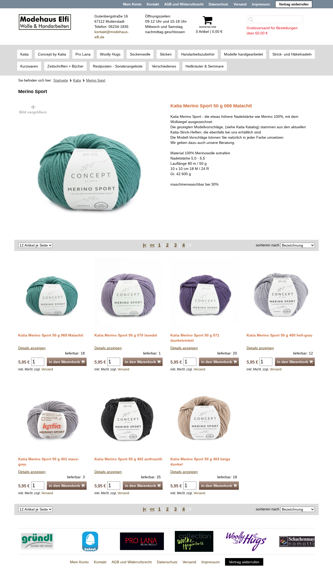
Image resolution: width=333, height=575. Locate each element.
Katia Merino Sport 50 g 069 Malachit (50, 335)
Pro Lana (83, 54)
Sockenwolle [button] (140, 54)
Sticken (166, 54)
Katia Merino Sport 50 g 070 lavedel (125, 335)
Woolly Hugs (110, 54)
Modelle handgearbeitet (243, 54)
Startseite (60, 80)
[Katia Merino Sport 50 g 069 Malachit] (83, 168)
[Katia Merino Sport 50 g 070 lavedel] (128, 293)
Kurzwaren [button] (29, 66)
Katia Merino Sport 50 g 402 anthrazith (128, 459)
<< (152, 245)
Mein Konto (132, 4)
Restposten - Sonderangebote (118, 66)
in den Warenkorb (65, 362)
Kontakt (153, 4)
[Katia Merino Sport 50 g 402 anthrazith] (128, 417)
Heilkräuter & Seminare (204, 66)
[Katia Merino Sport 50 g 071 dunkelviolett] (204, 293)
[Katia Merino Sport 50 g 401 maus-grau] (52, 417)
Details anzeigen (32, 348)
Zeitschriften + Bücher (65, 66)
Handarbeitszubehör (198, 54)
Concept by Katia (52, 54)
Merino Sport (95, 80)
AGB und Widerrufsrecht (183, 4)
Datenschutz (218, 4)
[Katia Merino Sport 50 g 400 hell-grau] (281, 293)
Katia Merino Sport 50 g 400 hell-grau (279, 335)
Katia (24, 54)
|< (144, 245)
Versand (240, 4)
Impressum (261, 4)
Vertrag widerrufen (294, 4)
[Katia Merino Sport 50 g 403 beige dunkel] (204, 417)
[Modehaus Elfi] (45, 22)
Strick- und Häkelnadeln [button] (292, 54)
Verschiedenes (164, 66)
